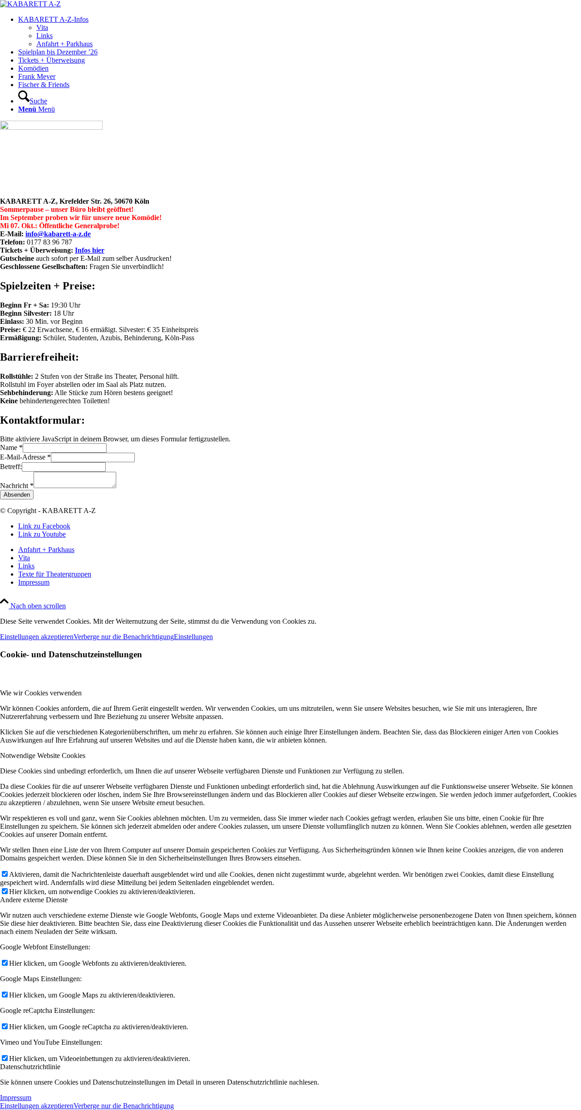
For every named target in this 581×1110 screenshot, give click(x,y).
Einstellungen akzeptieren (37, 637)
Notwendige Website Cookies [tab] (42, 755)
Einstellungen (193, 637)
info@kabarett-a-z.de (58, 234)
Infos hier (89, 250)
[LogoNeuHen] (30, 4)
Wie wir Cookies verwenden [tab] (41, 693)
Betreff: (11, 466)
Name (11, 447)
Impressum (15, 1097)
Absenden (17, 494)
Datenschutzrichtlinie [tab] (30, 1067)
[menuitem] (299, 31)
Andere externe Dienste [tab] (34, 900)
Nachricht (17, 485)
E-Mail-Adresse (25, 457)
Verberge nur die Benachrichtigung (124, 637)
